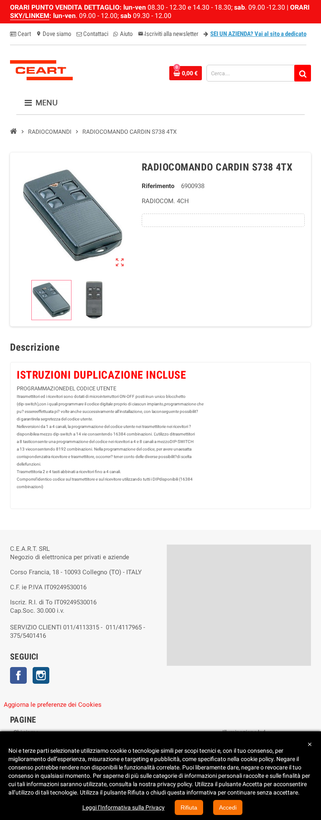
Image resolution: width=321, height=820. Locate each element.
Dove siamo (53, 34)
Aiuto (126, 34)
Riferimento (158, 186)
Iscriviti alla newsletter (168, 34)
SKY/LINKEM (29, 16)
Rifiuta (189, 807)
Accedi (228, 807)
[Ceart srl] (41, 69)
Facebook (18, 675)
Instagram (41, 675)
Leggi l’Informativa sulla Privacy (123, 807)
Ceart (23, 34)
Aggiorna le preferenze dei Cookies (53, 704)
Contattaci (95, 34)
